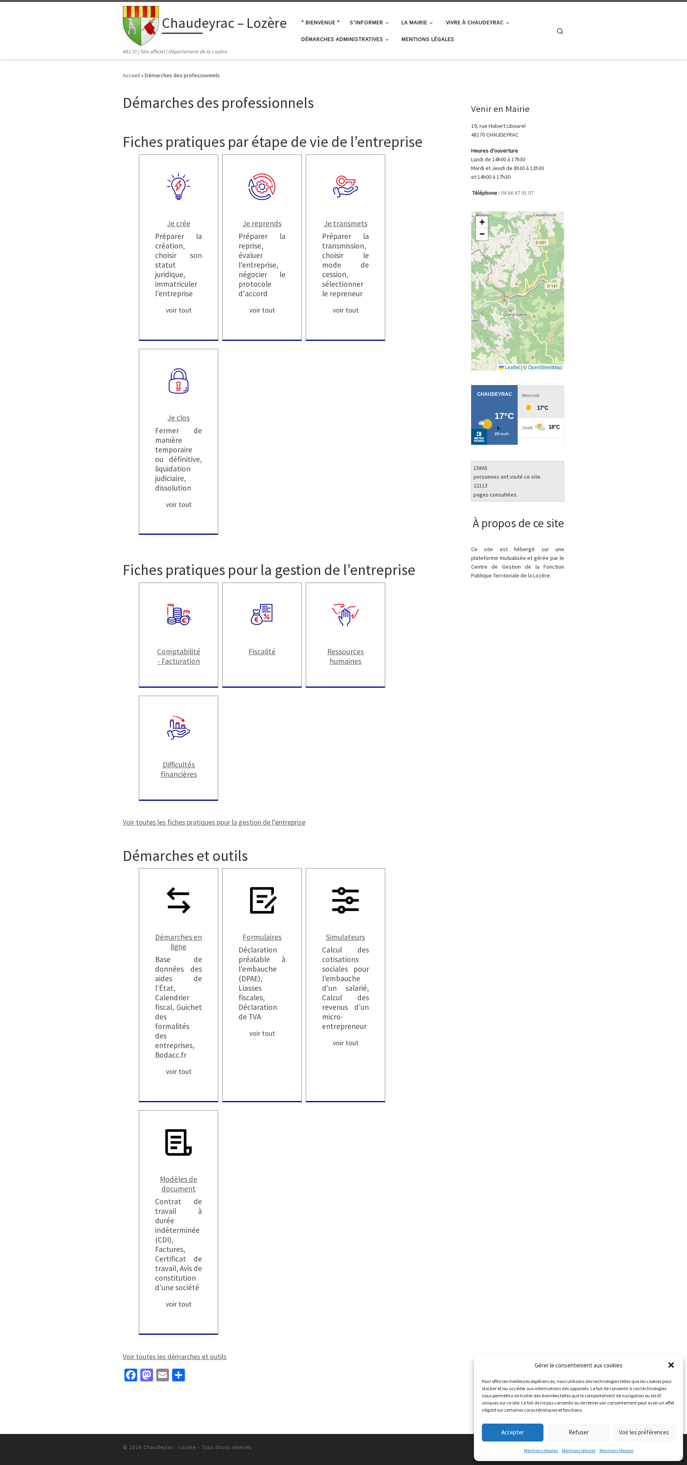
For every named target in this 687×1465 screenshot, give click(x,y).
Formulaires (262, 937)
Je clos (178, 417)
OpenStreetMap (545, 367)
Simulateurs (345, 937)
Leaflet (512, 367)
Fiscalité (262, 651)
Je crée (178, 223)
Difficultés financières (179, 769)
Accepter (512, 1432)
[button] (671, 1365)
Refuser (579, 1432)
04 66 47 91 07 (517, 192)
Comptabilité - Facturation (178, 656)
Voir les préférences (644, 1432)
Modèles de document (178, 1183)
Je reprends (262, 223)
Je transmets (345, 223)
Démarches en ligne (178, 941)
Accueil (131, 75)
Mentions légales (541, 1450)
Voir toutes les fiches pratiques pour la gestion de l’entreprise (214, 822)
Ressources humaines (345, 656)
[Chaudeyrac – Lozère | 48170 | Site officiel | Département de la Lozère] (141, 24)
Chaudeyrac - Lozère (170, 1447)
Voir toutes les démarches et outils (175, 1356)
